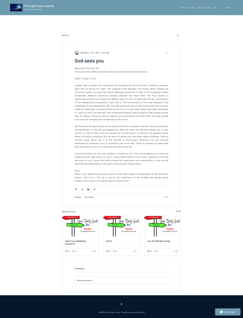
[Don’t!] (121, 226)
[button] (178, 35)
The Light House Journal (39, 5)
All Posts (65, 35)
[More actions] (166, 52)
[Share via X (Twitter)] (82, 189)
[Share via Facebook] (76, 189)
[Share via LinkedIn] (88, 189)
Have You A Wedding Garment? (75, 242)
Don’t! (109, 241)
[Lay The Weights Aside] (162, 226)
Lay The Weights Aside (158, 241)
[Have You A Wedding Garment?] (80, 226)
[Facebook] (121, 304)
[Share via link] (94, 189)
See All (178, 211)
